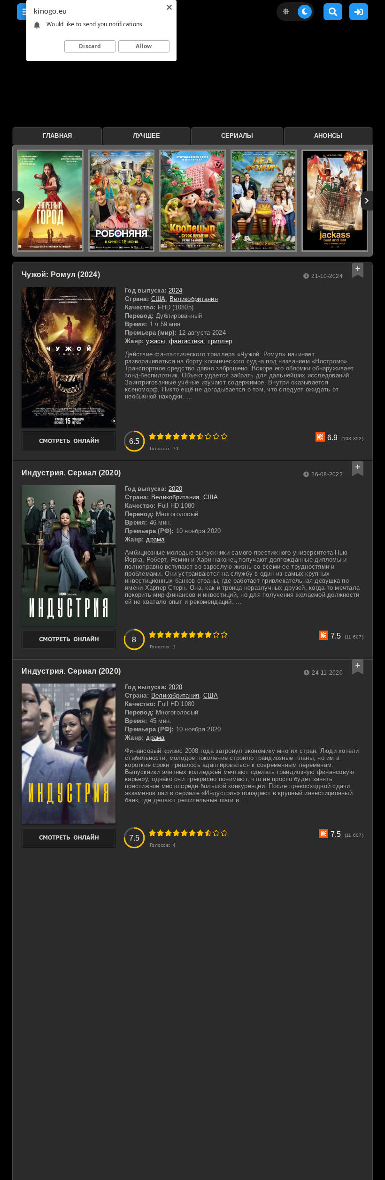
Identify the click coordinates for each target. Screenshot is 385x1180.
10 (224, 436)
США (158, 298)
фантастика (186, 341)
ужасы (155, 341)
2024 (175, 290)
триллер (220, 341)
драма (155, 539)
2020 (175, 488)
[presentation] (18, 200)
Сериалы (237, 135)
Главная (57, 135)
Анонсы (328, 135)
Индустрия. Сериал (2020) (71, 473)
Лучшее (147, 135)
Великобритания (193, 298)
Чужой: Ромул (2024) (61, 274)
